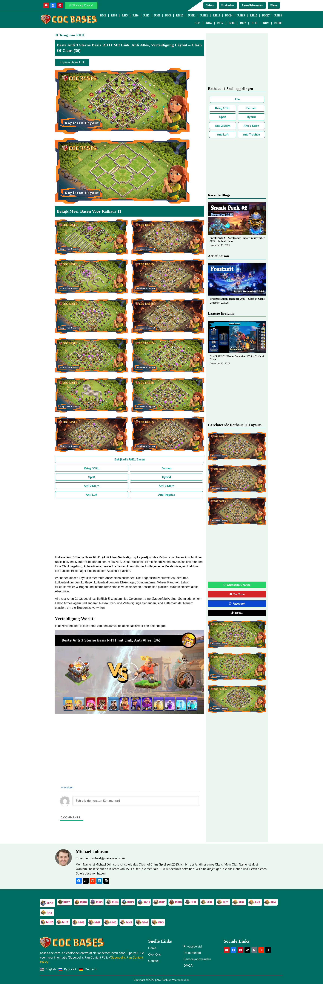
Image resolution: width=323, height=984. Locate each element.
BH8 (254, 23)
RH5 (125, 15)
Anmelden (66, 787)
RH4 (114, 15)
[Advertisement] (129, 526)
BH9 (266, 23)
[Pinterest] (60, 5)
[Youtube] (46, 5)
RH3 (103, 15)
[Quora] (254, 950)
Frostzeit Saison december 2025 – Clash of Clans (237, 298)
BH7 (243, 23)
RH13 (216, 15)
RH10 (179, 15)
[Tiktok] (86, 881)
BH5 (220, 23)
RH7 (146, 15)
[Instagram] (93, 881)
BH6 (231, 23)
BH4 (209, 23)
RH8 (157, 15)
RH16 (253, 15)
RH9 (168, 15)
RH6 (136, 15)
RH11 (192, 15)
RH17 (266, 15)
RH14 (229, 15)
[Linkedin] (99, 881)
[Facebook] (53, 5)
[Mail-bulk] (106, 881)
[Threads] (268, 950)
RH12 (204, 15)
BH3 (197, 23)
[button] (129, 672)
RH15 (241, 15)
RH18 (278, 15)
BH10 (278, 23)
